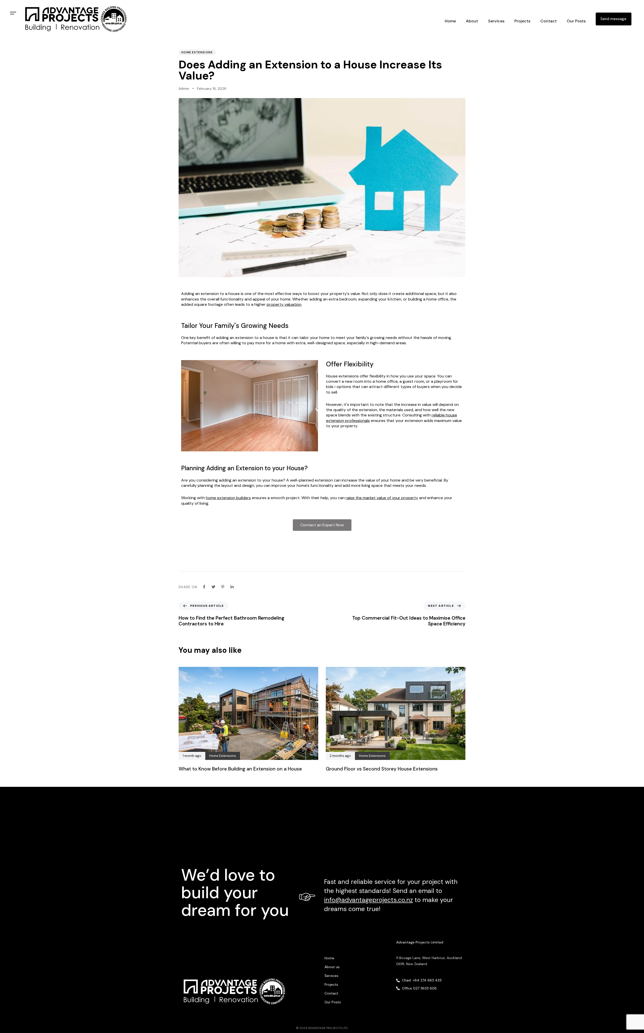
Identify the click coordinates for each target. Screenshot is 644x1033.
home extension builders (228, 497)
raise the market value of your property (382, 497)
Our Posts (576, 21)
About (472, 21)
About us (332, 967)
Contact (548, 21)
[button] (13, 13)
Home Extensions (197, 52)
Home (450, 21)
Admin (184, 88)
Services (331, 975)
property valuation (284, 304)
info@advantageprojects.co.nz (368, 900)
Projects (522, 21)
